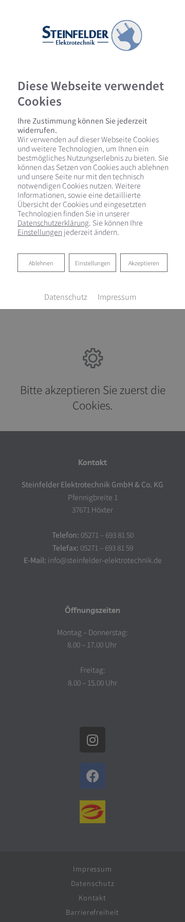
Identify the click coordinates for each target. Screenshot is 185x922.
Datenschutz (65, 296)
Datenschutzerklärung (53, 222)
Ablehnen (40, 262)
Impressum (117, 296)
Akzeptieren (143, 263)
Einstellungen (92, 263)
